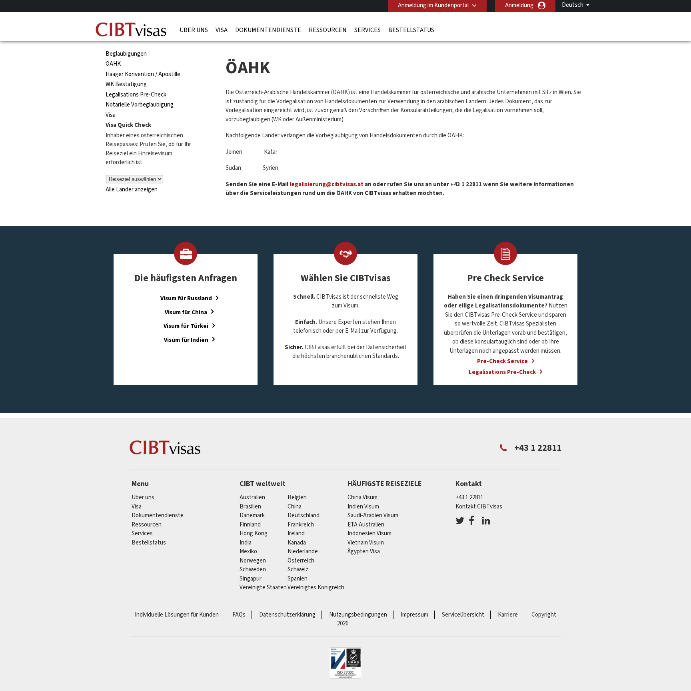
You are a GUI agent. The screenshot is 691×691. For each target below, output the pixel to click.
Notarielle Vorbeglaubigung (140, 104)
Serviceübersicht (463, 615)
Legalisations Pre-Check (136, 94)
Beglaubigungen (126, 54)
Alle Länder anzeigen (132, 189)
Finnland (250, 524)
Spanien (298, 578)
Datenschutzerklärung (287, 615)
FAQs (239, 615)
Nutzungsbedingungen (358, 615)
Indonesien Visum (369, 533)
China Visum (362, 497)
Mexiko (248, 551)
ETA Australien (365, 524)
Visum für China (186, 312)
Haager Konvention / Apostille (143, 74)
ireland (296, 533)
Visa (222, 30)
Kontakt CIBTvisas (478, 506)
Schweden (253, 569)
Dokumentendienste (268, 30)
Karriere (508, 615)
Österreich (301, 560)
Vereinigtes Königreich (316, 587)
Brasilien (250, 506)
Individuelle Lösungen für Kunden (177, 615)
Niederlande (303, 551)
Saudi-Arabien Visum (372, 515)
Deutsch (572, 5)
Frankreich (301, 524)
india (246, 542)
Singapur (251, 578)
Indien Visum (363, 506)
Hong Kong (254, 533)
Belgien (297, 497)
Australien (252, 497)
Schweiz (298, 569)
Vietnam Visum (365, 542)
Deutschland (304, 515)
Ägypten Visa (363, 551)
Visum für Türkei (186, 326)
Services (367, 30)
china (295, 506)
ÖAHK (113, 64)
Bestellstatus (411, 30)
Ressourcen (328, 30)
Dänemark (252, 515)
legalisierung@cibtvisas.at (326, 184)
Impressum (414, 615)
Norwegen (253, 560)
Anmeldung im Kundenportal (433, 5)
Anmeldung (519, 5)
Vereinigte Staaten (263, 587)
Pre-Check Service (502, 361)
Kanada (297, 542)
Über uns (194, 30)
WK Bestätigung (126, 84)
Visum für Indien (186, 339)
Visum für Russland (186, 298)
